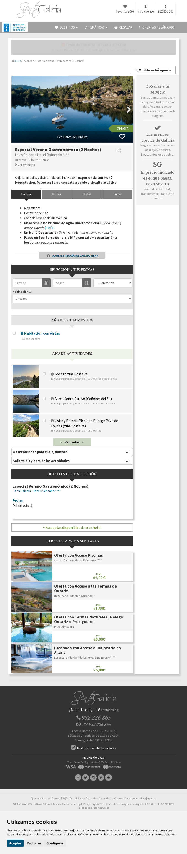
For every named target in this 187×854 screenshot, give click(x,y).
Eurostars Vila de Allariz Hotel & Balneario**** (84, 657)
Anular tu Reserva (104, 748)
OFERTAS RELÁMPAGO (157, 27)
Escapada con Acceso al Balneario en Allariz (87, 650)
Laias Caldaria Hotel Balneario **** (42, 154)
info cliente (146, 11)
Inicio (17, 60)
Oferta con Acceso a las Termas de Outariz (85, 588)
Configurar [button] (55, 843)
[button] (153, 70)
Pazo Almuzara (64, 627)
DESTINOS (66, 27)
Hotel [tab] (87, 194)
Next (126, 109)
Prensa (56, 798)
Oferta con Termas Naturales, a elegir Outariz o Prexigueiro (88, 619)
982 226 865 (166, 11)
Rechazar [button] (34, 843)
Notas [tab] (56, 194)
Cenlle (45, 160)
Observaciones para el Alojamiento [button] (40, 452)
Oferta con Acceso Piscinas (78, 555)
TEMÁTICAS (96, 27)
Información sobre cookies (129, 798)
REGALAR (124, 27)
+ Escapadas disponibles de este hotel (72, 527)
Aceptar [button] (15, 843)
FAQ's (64, 798)
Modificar (83, 748)
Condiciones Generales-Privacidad (90, 798)
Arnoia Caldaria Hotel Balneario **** (78, 560)
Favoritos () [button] (125, 11)
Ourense (21, 160)
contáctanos (109, 710)
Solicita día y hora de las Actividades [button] (41, 461)
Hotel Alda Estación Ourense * (74, 596)
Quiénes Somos (40, 798)
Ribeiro (34, 160)
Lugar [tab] (117, 194)
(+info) (50, 228)
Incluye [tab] (26, 194)
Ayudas (151, 798)
